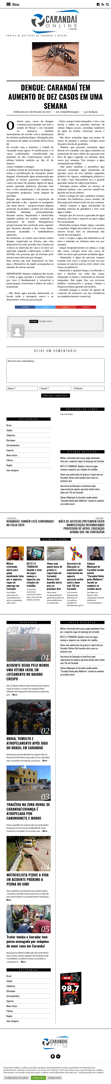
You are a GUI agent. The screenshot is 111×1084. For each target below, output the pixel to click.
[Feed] (102, 4)
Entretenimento (12, 445)
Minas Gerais (11, 455)
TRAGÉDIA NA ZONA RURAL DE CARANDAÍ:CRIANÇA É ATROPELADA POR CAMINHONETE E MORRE (28, 811)
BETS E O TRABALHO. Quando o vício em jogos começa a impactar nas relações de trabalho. (79, 468)
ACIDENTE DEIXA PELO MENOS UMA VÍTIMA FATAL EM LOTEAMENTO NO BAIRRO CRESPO (27, 672)
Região (9, 465)
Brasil (8, 425)
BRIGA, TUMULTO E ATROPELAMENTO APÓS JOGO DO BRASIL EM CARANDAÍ (27, 743)
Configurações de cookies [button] (16, 1078)
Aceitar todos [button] (38, 1078)
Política (9, 460)
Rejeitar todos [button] (54, 1078)
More (14, 694)
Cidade (63, 112)
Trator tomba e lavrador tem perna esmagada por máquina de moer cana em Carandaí (27, 941)
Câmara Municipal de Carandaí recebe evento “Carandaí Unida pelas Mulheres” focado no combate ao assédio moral (82, 501)
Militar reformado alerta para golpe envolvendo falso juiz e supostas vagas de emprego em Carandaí (82, 459)
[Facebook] (98, 4)
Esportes (10, 450)
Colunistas (10, 435)
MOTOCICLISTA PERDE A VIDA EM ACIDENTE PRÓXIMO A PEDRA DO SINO (27, 879)
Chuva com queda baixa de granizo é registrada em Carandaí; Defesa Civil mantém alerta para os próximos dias (81, 478)
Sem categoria (12, 470)
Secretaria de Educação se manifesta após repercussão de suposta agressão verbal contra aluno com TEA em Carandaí (80, 489)
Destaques (73, 112)
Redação (93, 112)
